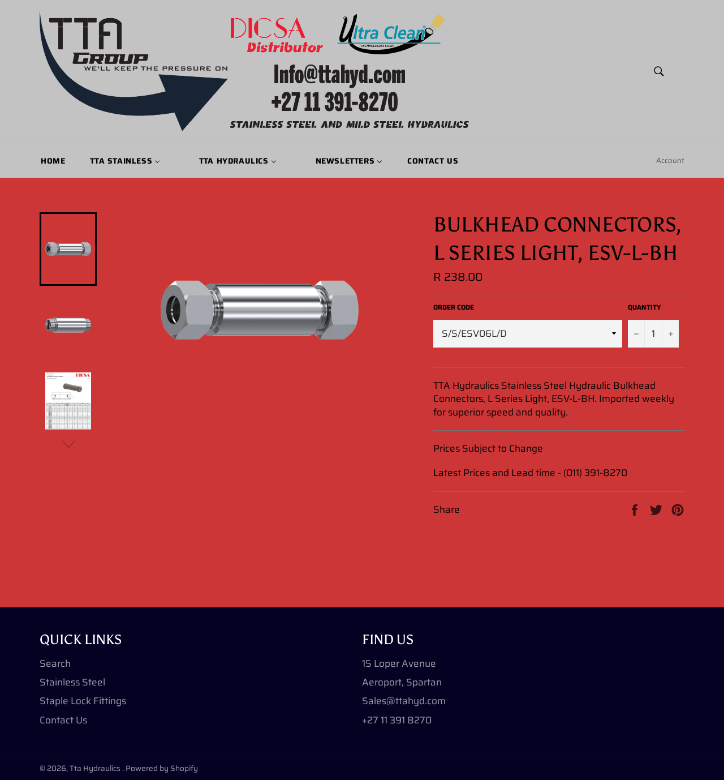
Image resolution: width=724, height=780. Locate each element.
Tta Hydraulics (96, 768)
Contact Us (63, 720)
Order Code (453, 307)
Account (670, 160)
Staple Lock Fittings (83, 700)
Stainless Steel (72, 682)
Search (55, 663)
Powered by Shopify (162, 768)
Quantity (644, 307)
